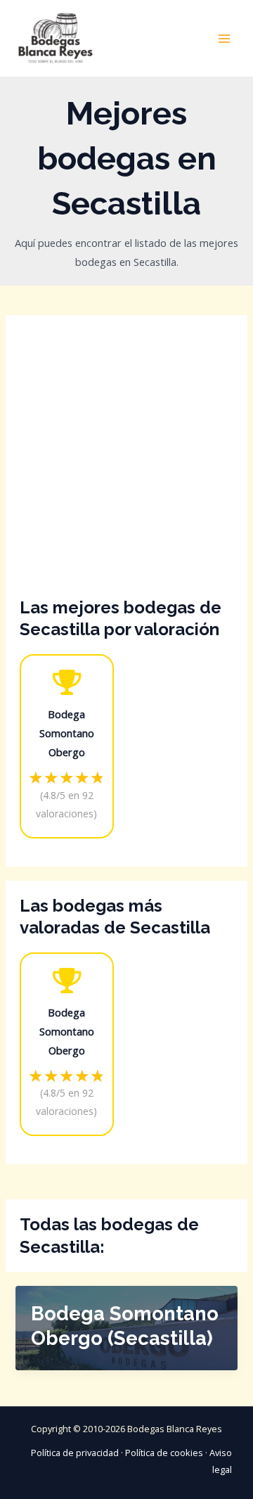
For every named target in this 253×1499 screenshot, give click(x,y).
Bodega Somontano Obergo (66, 733)
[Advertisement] (126, 462)
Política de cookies (164, 1452)
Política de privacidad (75, 1452)
